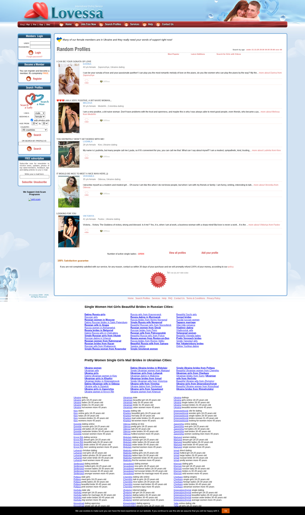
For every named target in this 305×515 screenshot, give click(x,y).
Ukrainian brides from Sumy (190, 375)
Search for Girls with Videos (229, 54)
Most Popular (173, 54)
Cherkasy (178, 477)
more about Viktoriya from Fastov (264, 225)
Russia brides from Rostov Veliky (147, 341)
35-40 (272, 50)
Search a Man (41, 101)
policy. (231, 267)
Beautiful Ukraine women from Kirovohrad (197, 386)
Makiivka (127, 450)
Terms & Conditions (195, 298)
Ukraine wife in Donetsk (97, 386)
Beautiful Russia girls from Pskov (147, 335)
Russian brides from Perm (143, 330)
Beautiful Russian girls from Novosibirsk (150, 325)
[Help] (148, 25)
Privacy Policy (213, 298)
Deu (48, 24)
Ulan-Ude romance (185, 325)
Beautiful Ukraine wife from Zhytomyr (195, 381)
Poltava (77, 477)
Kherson (178, 463)
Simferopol (79, 463)
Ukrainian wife (92, 370)
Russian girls (91, 317)
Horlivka (78, 490)
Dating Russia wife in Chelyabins (101, 333)
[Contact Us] (165, 25)
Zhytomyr (127, 490)
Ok (225, 510)
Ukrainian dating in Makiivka (144, 375)
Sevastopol (128, 463)
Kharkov (127, 413)
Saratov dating (137, 346)
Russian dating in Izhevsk (98, 338)
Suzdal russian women (187, 319)
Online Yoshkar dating (187, 346)
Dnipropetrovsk (181, 411)
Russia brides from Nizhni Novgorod (148, 319)
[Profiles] (110, 25)
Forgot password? (34, 57)
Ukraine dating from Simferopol (146, 386)
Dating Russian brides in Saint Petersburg (106, 322)
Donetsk (78, 424)
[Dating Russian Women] (66, 25)
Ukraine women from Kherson (145, 391)
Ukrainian (128, 397)
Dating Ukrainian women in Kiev (101, 375)
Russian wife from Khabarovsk (100, 346)
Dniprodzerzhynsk (182, 490)
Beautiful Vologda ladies (188, 335)
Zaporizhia (179, 424)
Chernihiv (128, 477)
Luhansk (78, 450)
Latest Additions (198, 54)
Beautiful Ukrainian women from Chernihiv (197, 370)
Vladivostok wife (184, 330)
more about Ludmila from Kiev (266, 150)
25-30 (262, 50)
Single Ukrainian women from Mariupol (150, 370)
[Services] (132, 25)
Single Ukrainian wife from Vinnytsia (148, 381)
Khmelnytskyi (129, 503)
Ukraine (77, 397)
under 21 (250, 50)
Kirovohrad (79, 503)
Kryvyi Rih (78, 437)
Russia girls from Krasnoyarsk (145, 314)
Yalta (176, 503)
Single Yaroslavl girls (187, 341)
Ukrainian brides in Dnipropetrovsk (102, 381)
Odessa (127, 424)
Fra (34, 24)
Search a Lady (26, 101)
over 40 (279, 50)
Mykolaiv (127, 437)
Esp (41, 24)
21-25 (256, 50)
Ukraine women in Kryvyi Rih (99, 391)
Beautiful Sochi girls (186, 314)
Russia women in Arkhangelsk (100, 327)
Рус (28, 24)
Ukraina (177, 397)
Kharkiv (126, 411)
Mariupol (178, 437)
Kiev (76, 411)
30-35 (267, 50)
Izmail (176, 450)
